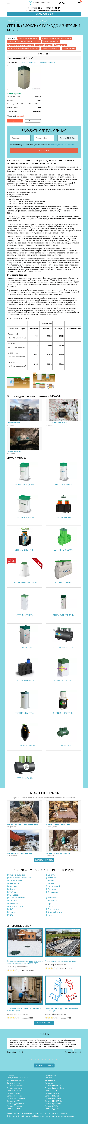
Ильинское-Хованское (20, 877)
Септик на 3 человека (51, 42)
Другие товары (13, 1083)
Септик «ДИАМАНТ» (15, 1103)
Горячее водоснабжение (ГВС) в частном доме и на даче (24, 1009)
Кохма (51, 880)
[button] (28, 1059)
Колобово (52, 900)
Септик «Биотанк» (14, 1096)
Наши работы (50, 1075)
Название (32, 62)
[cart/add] (15, 120)
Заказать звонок (44, 14)
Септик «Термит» (14, 1106)
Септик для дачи (69, 48)
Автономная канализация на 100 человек (23, 48)
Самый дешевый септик (50, 48)
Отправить (44, 150)
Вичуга (51, 875)
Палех (51, 906)
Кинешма (13, 900)
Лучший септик (60, 45)
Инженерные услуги (15, 1080)
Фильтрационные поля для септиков (60, 961)
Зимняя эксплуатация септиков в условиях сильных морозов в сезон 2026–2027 (25, 962)
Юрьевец (13, 895)
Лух (49, 903)
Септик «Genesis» (14, 1091)
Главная (10, 21)
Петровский (54, 886)
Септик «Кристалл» (53, 1103)
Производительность (47, 62)
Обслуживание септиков (17, 1078)
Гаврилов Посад (17, 897)
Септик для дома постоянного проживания (24, 42)
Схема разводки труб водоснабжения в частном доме (61, 1009)
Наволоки (14, 883)
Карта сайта (45, 1116)
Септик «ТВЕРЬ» (52, 1091)
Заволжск (52, 897)
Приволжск (53, 909)
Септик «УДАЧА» (52, 1109)
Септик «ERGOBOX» (53, 1085)
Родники (52, 889)
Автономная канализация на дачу (20, 45)
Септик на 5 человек (43, 45)
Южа (50, 915)
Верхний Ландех (17, 875)
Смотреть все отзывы (44, 1065)
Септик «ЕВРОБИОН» (16, 1098)
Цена (23, 62)
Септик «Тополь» (14, 1109)
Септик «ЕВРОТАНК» (53, 1101)
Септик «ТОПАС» (52, 1093)
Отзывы (48, 1078)
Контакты (49, 1083)
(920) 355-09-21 (35, 8)
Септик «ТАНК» (13, 1093)
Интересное (50, 1080)
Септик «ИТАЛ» (51, 1106)
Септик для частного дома (28, 38)
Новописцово (16, 906)
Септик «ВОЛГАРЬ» (53, 1098)
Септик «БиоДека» (15, 1085)
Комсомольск (15, 880)
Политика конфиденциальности (62, 1116)
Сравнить (33, 121)
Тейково (13, 892)
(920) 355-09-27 (53, 8)
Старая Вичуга (55, 912)
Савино (13, 912)
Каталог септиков (23, 21)
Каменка (52, 877)
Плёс (11, 909)
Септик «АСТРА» (14, 1101)
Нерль (51, 883)
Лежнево (13, 903)
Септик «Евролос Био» (54, 1088)
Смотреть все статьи (44, 1023)
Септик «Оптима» (14, 1088)
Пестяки (13, 886)
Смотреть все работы (44, 860)
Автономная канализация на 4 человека (56, 38)
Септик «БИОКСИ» (52, 1096)
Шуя (11, 915)
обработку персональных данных (62, 145)
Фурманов (53, 892)
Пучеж (12, 889)
